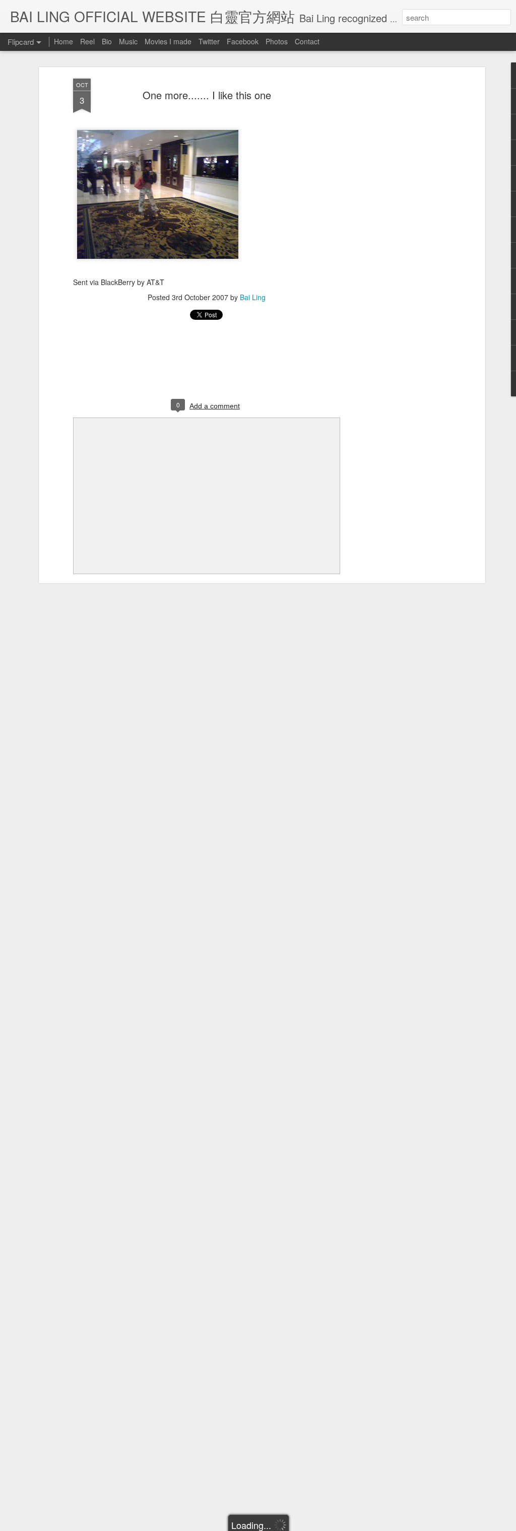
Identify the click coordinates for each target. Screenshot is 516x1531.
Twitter (209, 41)
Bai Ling (253, 297)
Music (128, 41)
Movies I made (168, 41)
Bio (107, 41)
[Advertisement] (395, 237)
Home (63, 41)
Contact (307, 41)
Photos (277, 41)
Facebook (243, 41)
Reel (87, 41)
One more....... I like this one (207, 95)
